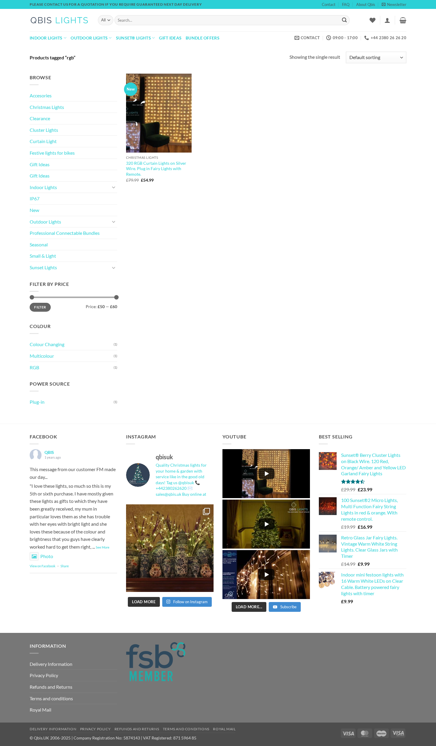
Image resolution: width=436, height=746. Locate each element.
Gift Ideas (170, 37)
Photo (46, 556)
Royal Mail (40, 709)
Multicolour (42, 356)
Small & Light (43, 256)
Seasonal (39, 244)
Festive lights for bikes (52, 153)
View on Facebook (42, 566)
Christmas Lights (47, 107)
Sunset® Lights (133, 37)
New (34, 210)
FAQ (345, 4)
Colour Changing (47, 344)
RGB (34, 367)
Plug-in (37, 402)
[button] (394, 4)
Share (65, 566)
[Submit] (344, 20)
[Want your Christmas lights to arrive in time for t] (170, 548)
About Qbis (365, 4)
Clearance (40, 118)
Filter (40, 307)
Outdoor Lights (89, 37)
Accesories (41, 95)
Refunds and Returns (51, 687)
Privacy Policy (44, 675)
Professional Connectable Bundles (65, 233)
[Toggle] (113, 187)
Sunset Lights (43, 267)
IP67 (34, 198)
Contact (328, 4)
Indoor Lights (46, 37)
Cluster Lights (44, 130)
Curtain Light (43, 141)
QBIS (49, 452)
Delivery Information (51, 664)
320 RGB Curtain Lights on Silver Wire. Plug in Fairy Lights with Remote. (156, 169)
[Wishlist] (372, 20)
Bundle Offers (202, 37)
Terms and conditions (51, 698)
